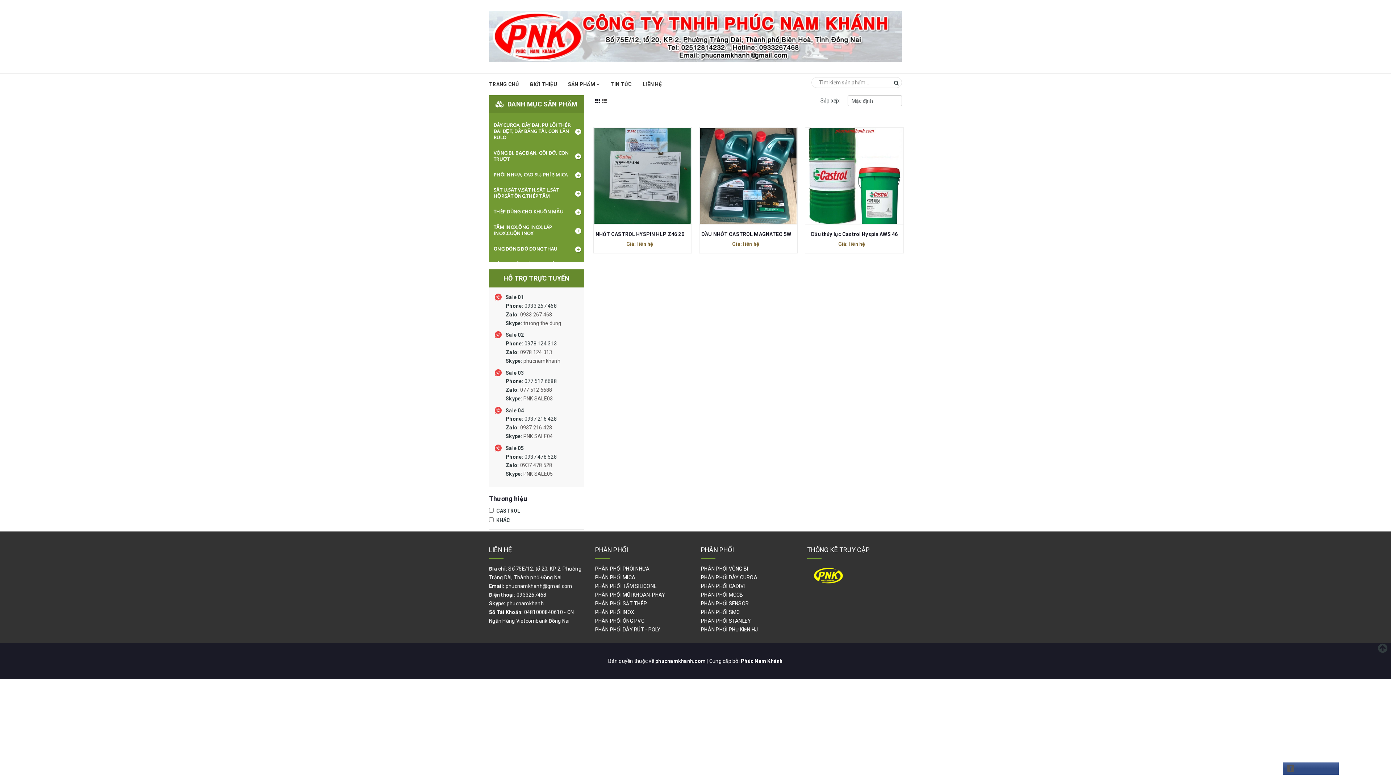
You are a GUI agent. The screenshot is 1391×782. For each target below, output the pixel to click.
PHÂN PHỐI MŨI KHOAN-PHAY (630, 595)
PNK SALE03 (538, 398)
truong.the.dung (542, 323)
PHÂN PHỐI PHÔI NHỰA (622, 569)
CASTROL (507, 511)
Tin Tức (621, 84)
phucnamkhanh (541, 361)
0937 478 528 (531, 465)
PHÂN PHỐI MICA (615, 577)
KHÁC (502, 520)
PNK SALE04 (538, 436)
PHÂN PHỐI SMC (720, 612)
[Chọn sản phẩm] (634, 175)
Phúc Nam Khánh (762, 661)
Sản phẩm (582, 84)
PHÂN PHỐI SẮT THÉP (621, 603)
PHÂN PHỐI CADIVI (723, 586)
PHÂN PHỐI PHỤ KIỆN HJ (729, 629)
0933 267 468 (533, 314)
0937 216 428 (531, 427)
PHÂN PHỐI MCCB (722, 595)
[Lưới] (598, 105)
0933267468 (532, 595)
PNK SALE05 (538, 474)
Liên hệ (652, 84)
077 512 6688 (531, 389)
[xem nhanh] (650, 175)
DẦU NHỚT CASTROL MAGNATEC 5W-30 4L (753, 234)
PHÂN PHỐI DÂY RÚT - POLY (628, 629)
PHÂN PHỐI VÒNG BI (724, 569)
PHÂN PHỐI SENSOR (725, 603)
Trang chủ (504, 84)
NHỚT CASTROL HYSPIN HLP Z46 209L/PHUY (651, 234)
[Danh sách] (604, 105)
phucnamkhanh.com (681, 661)
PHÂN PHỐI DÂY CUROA (729, 577)
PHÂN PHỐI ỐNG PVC (619, 621)
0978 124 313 (533, 352)
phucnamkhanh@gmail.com (539, 586)
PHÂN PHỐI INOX (615, 612)
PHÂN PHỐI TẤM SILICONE (626, 586)
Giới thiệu (543, 84)
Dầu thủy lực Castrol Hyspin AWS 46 (854, 234)
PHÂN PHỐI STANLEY (726, 621)
